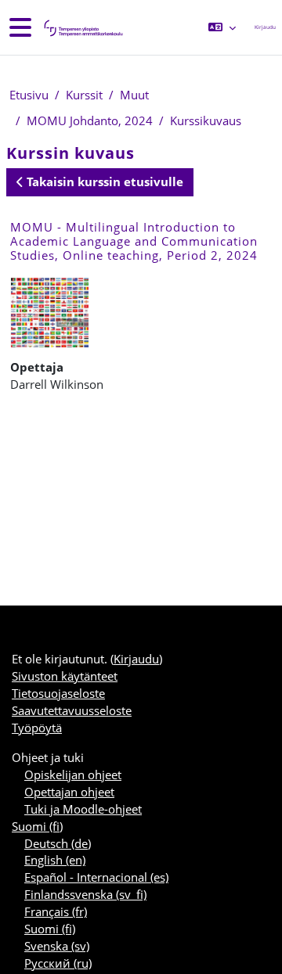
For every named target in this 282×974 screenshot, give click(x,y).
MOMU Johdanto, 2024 (90, 120)
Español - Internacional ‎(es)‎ (96, 877)
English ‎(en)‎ (54, 860)
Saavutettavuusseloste (72, 710)
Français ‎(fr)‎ (55, 911)
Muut (134, 94)
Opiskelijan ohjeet (72, 774)
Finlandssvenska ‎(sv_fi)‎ (85, 894)
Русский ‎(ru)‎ (58, 963)
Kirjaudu (265, 27)
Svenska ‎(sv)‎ (56, 946)
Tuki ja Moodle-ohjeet (83, 809)
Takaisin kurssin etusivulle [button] (103, 181)
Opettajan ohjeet (69, 792)
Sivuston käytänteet (65, 676)
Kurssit (84, 94)
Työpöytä (37, 727)
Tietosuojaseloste (58, 693)
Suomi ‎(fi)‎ (37, 826)
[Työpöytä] (82, 27)
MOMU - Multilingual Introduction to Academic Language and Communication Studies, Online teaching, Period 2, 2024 (134, 241)
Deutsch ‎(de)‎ (57, 843)
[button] (222, 27)
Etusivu (29, 94)
